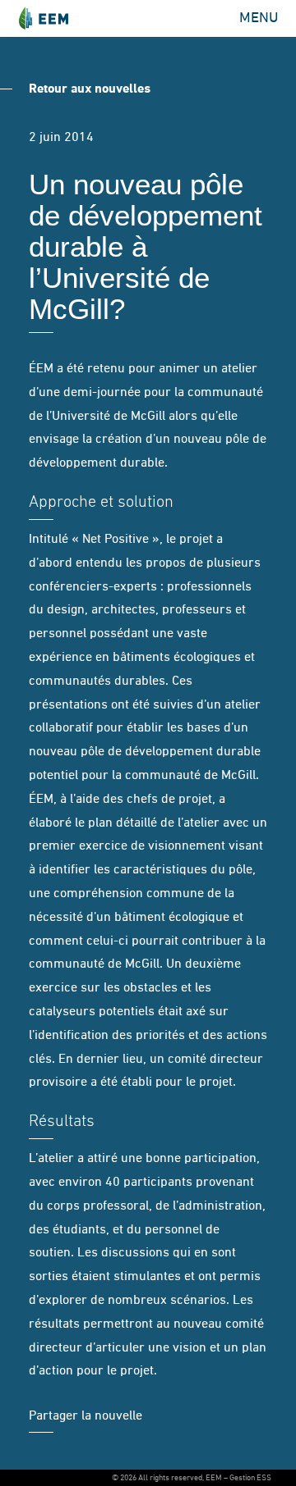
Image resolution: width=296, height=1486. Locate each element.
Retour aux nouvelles (89, 89)
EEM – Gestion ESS (43, 18)
